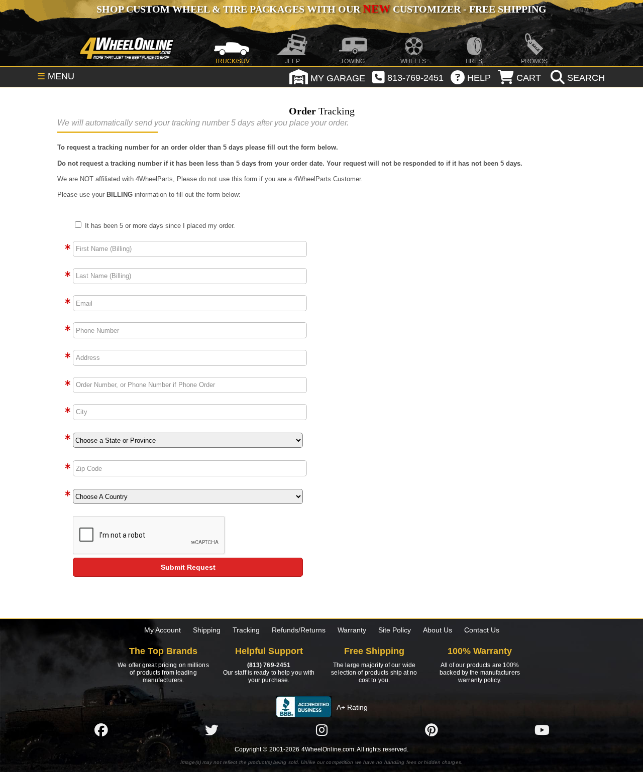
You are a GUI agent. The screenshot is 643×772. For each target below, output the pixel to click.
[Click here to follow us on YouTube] (542, 730)
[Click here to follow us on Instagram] (321, 730)
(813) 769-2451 (268, 665)
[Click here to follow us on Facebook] (101, 730)
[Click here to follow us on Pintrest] (431, 730)
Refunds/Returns (299, 630)
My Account (162, 630)
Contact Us (481, 630)
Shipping (207, 630)
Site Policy (394, 630)
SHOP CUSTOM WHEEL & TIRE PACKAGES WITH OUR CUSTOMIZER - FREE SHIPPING (321, 9)
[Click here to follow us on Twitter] (211, 730)
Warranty (352, 630)
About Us (437, 630)
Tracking (246, 630)
